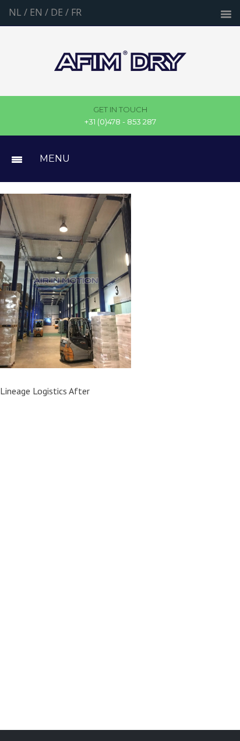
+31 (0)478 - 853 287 (120, 115)
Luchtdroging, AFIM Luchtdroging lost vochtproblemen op (120, 61)
